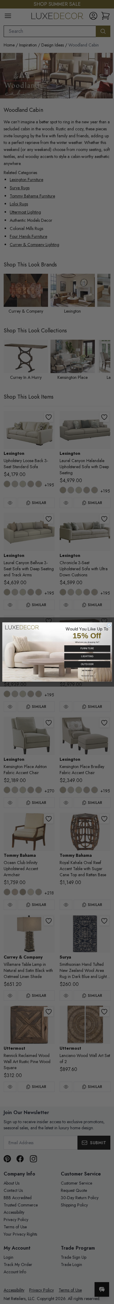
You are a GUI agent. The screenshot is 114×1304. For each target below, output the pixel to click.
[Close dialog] (109, 625)
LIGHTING (87, 656)
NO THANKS (87, 670)
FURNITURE (87, 648)
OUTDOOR (87, 664)
